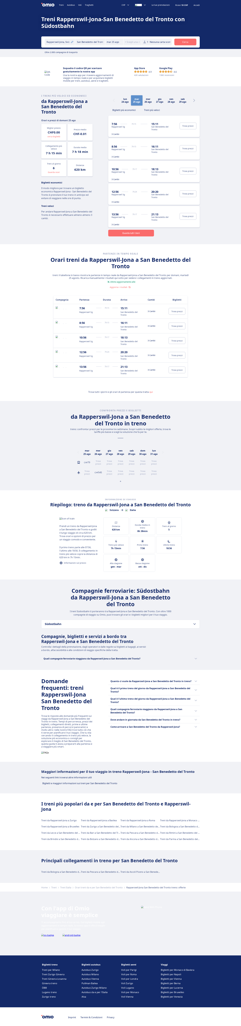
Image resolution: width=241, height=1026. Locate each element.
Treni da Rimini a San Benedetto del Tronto (182, 832)
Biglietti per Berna (171, 983)
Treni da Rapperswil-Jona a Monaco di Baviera (184, 820)
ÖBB (44, 987)
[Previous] (78, 452)
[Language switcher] (140, 5)
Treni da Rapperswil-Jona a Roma (137, 820)
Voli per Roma (129, 974)
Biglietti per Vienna (171, 978)
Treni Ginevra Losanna (54, 978)
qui (151, 392)
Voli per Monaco (130, 992)
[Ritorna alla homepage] (50, 5)
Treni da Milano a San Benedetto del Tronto (143, 826)
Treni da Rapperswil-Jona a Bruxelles (60, 826)
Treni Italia (65, 887)
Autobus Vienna (90, 978)
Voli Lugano (127, 987)
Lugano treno (49, 992)
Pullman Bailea (90, 983)
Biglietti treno (50, 964)
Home (44, 887)
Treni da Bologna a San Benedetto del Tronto (183, 826)
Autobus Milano (90, 974)
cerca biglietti (53, 136)
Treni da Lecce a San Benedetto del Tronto (63, 832)
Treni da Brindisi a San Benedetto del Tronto (64, 839)
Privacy (110, 1017)
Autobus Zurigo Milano (94, 987)
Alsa (84, 996)
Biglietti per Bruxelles (172, 992)
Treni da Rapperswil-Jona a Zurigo (59, 820)
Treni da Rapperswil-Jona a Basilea (99, 820)
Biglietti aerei (128, 964)
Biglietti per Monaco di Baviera (177, 969)
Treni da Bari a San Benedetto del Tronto (102, 832)
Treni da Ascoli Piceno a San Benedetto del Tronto (146, 871)
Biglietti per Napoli (171, 974)
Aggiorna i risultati (118, 287)
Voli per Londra (129, 978)
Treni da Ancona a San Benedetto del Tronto (143, 839)
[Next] (194, 100)
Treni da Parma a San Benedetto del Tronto (182, 839)
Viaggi (164, 964)
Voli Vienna (127, 996)
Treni (61, 5)
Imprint (72, 1017)
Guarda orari (54, 172)
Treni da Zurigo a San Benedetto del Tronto (103, 826)
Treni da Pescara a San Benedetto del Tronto (143, 832)
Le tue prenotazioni (161, 5)
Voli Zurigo (127, 983)
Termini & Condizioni (91, 1017)
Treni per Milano (51, 969)
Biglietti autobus (91, 964)
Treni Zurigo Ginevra (53, 974)
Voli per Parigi (129, 969)
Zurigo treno (49, 996)
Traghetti (89, 5)
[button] (114, 42)
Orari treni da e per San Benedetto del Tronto (99, 887)
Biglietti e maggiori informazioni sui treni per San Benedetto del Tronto (79, 783)
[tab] (124, 110)
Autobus (71, 5)
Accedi (197, 5)
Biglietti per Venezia (172, 996)
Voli (80, 5)
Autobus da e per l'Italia (95, 992)
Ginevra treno (49, 983)
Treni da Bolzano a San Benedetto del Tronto (104, 839)
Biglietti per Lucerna (172, 987)
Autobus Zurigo (90, 969)
